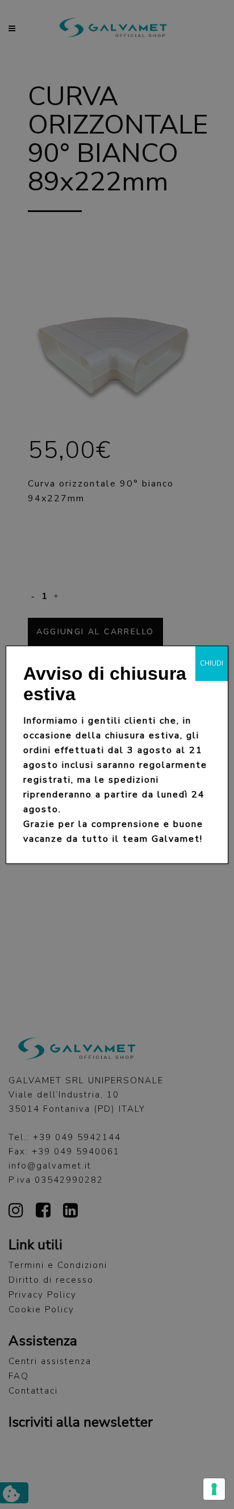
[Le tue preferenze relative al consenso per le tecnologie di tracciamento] (214, 1489)
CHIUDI (211, 663)
